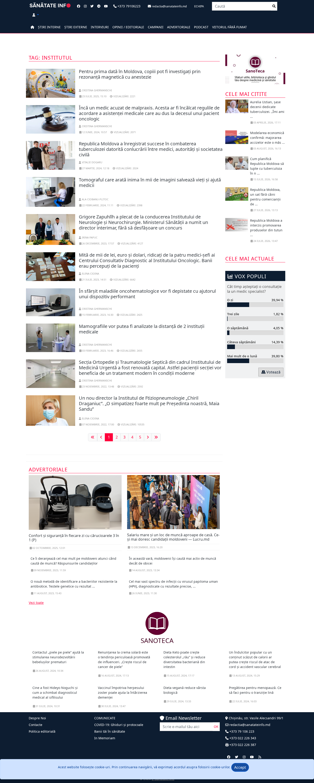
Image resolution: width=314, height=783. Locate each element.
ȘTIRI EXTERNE (75, 27)
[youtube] (252, 757)
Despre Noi (37, 718)
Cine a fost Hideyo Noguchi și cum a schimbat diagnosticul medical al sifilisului (55, 692)
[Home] (32, 27)
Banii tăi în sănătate (109, 731)
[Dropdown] (35, 15)
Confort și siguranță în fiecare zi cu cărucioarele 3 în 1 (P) (74, 537)
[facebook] (228, 757)
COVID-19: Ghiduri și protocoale (118, 725)
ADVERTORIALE (178, 27)
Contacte (35, 725)
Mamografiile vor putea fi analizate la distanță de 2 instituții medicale (141, 329)
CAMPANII (155, 27)
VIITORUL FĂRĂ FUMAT (229, 27)
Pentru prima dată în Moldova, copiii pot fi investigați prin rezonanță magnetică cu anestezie (139, 74)
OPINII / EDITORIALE (128, 27)
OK (216, 726)
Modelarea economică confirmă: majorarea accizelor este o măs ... (267, 138)
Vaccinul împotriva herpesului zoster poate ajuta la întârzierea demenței (122, 692)
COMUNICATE (104, 718)
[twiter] (236, 757)
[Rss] (259, 757)
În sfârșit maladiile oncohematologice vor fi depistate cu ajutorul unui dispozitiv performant (147, 294)
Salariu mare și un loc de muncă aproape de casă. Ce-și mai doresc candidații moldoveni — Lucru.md (173, 537)
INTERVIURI (100, 27)
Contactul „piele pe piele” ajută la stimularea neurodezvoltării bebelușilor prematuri (58, 657)
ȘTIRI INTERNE (49, 27)
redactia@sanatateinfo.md (249, 725)
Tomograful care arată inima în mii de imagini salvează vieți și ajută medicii (150, 182)
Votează (272, 372)
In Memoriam (104, 738)
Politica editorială (42, 731)
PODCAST (201, 27)
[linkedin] (244, 757)
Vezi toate (36, 602)
